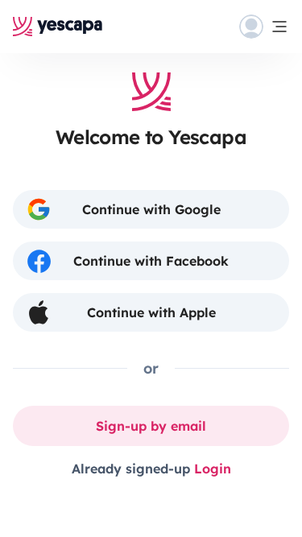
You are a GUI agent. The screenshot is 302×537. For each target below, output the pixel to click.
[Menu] (264, 26)
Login (212, 469)
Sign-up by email (151, 426)
